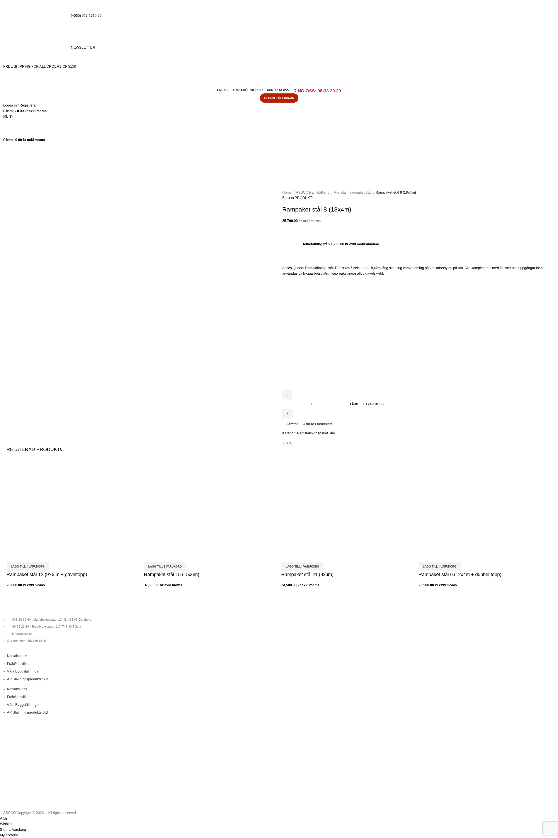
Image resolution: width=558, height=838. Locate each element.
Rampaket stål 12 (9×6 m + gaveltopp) (47, 574)
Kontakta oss (17, 656)
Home (287, 192)
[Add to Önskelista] (35, 556)
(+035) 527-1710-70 (86, 15)
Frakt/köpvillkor (19, 664)
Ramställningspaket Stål (353, 192)
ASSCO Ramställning (313, 192)
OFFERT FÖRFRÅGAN (279, 98)
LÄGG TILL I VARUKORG (367, 404)
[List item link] (279, 630)
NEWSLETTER (83, 47)
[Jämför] (12, 556)
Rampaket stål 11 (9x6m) (307, 574)
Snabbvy (23, 556)
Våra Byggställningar (23, 671)
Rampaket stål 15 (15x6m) (171, 574)
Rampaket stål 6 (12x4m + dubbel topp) (459, 574)
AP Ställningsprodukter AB (27, 679)
